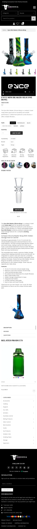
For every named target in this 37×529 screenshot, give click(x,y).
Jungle (22, 126)
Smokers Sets (7, 434)
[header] (17, 23)
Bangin (16, 126)
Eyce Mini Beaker (15, 284)
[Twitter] (16, 467)
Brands (22, 13)
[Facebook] (8, 467)
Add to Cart (16, 133)
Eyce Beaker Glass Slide (18, 212)
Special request (7, 507)
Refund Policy (17, 520)
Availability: (4, 138)
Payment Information (8, 526)
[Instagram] (12, 467)
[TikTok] (28, 467)
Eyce (12, 142)
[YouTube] (24, 467)
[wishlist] (35, 382)
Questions (7, 335)
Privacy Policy (5, 520)
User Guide (23, 284)
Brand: (3, 142)
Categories (6, 13)
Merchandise (7, 425)
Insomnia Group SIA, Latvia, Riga (12, 512)
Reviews (6, 331)
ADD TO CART (18, 210)
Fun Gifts (5, 410)
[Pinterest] (20, 467)
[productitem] (13, 377)
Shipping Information (22, 523)
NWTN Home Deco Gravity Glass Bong (13, 385)
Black (28, 123)
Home (4, 30)
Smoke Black (21, 123)
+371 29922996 (7, 510)
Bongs (12, 145)
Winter (13, 123)
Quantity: (4, 129)
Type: (2, 145)
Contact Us (21, 526)
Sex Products (6, 431)
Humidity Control (8, 416)
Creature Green (6, 126)
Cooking (5, 404)
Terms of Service (6, 523)
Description (8, 327)
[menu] (34, 7)
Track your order (8, 505)
